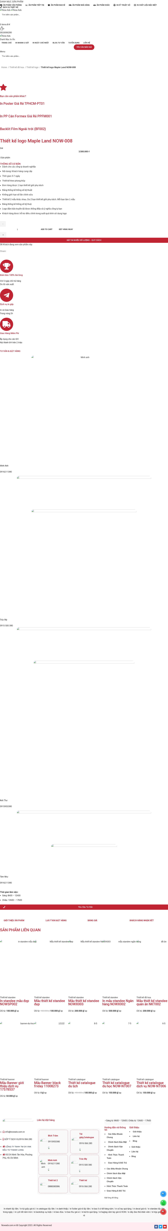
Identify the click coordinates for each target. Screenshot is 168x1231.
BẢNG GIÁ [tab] (92, 920)
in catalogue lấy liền (45, 1208)
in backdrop (39, 1212)
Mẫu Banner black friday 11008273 (47, 1084)
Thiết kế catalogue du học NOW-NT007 (116, 1084)
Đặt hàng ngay (66, 229)
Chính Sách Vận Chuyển (115, 1148)
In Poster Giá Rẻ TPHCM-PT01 (22, 104)
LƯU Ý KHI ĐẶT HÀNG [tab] (56, 920)
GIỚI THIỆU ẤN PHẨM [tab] (14, 920)
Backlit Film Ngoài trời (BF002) (23, 129)
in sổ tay (119, 1208)
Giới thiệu (137, 1131)
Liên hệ (136, 1136)
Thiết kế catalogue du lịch (81, 1084)
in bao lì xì (96, 1208)
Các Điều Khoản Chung (115, 1136)
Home (4, 67)
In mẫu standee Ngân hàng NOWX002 (117, 1002)
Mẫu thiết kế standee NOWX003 (83, 1002)
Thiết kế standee (7, 997)
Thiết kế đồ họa (16, 67)
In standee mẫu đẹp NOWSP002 (14, 1002)
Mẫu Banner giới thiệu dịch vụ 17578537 (12, 1086)
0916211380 (6, 472)
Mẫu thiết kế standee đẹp (49, 1002)
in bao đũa (58, 1212)
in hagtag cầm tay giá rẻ (110, 1212)
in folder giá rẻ (76, 1208)
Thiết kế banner (7, 1079)
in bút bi (85, 1212)
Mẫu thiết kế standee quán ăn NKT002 (151, 1002)
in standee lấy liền (156, 1208)
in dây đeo (132, 1212)
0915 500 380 (6, 625)
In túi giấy (24, 1208)
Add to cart (46, 229)
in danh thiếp (62, 1208)
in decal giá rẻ (139, 1208)
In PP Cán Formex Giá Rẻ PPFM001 (26, 116)
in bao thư (69, 1212)
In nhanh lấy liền (11, 1208)
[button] (84, 240)
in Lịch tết (18, 1212)
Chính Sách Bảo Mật (117, 1142)
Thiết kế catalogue (76, 1079)
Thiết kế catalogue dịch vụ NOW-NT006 (151, 1084)
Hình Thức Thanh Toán (115, 1156)
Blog (135, 1141)
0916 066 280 (85, 1143)
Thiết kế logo (32, 67)
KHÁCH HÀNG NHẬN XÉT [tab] (142, 920)
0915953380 (6, 806)
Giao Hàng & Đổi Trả (117, 1163)
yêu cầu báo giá (84, 47)
